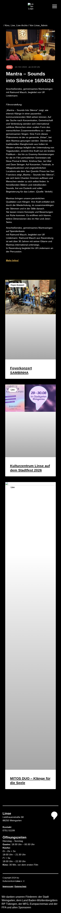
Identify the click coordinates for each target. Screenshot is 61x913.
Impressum (8, 886)
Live (13, 25)
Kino (7, 25)
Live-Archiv (22, 25)
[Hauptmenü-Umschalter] (54, 6)
